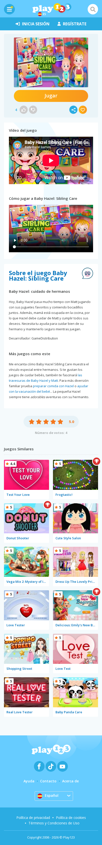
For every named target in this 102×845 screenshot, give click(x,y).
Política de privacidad (33, 817)
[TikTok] (51, 766)
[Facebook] (39, 766)
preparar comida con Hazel (53, 386)
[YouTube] (62, 766)
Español (51, 795)
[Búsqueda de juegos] (93, 9)
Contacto (48, 781)
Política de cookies (71, 817)
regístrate (74, 24)
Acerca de (70, 781)
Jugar (51, 95)
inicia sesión (36, 24)
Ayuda (29, 781)
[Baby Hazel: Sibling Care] (51, 62)
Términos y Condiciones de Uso (53, 823)
